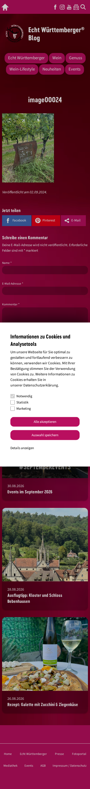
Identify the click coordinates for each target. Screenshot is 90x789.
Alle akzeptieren (45, 421)
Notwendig (24, 396)
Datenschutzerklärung (40, 385)
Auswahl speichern (45, 435)
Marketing (23, 408)
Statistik (22, 402)
